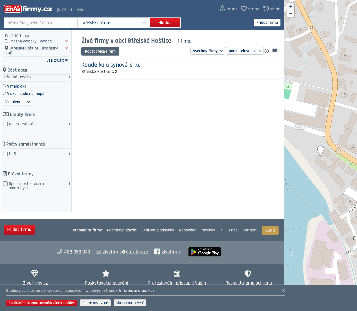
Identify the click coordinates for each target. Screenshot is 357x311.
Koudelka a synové (110, 65)
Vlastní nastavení (130, 302)
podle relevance (243, 51)
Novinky (208, 230)
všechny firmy (206, 51)
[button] (228, 8)
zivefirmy (171, 252)
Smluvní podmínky (158, 230)
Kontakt (250, 230)
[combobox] (40, 22)
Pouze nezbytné (95, 302)
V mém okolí (17, 86)
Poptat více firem (100, 51)
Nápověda (187, 230)
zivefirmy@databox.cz (125, 252)
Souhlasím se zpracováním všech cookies (41, 302)
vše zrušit (55, 60)
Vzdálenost (15, 102)
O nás (233, 230)
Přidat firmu (267, 22)
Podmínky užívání (122, 230)
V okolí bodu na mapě (25, 93)
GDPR (270, 230)
